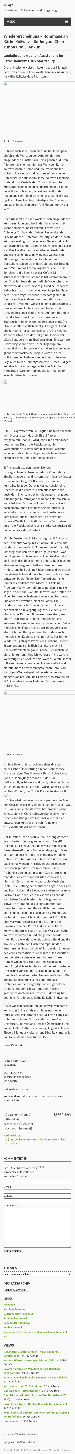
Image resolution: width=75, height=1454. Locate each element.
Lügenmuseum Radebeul (18, 1313)
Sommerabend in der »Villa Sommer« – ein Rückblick (34, 1377)
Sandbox (35, 1434)
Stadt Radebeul (13, 1327)
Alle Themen (24, 1077)
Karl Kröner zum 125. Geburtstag (23, 1386)
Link (6, 1089)
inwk (33, 1442)
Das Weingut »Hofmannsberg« (22, 1390)
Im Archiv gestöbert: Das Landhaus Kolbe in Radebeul (35, 1404)
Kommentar (10, 1205)
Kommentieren (12, 1096)
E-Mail (7, 1186)
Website (8, 1196)
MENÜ (11, 22)
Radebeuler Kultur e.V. (17, 1323)
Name (41, 1166)
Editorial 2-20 (12, 1135)
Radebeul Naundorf (15, 1318)
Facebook (9, 1304)
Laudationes (11, 1421)
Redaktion (10, 1065)
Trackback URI (12, 1100)
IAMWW (20, 1442)
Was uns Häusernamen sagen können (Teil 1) (30, 1360)
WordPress (21, 1434)
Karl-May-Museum (14, 1309)
